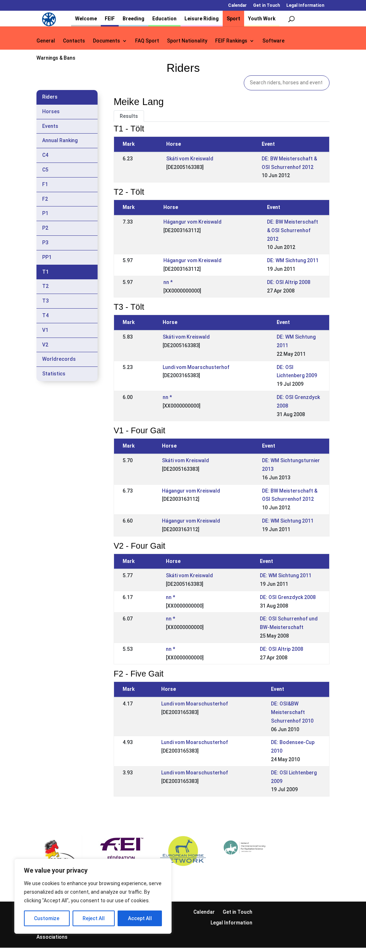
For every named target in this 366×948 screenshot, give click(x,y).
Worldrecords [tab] (59, 359)
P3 (45, 242)
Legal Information (305, 5)
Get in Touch (266, 5)
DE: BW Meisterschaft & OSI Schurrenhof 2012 (292, 230)
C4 (45, 155)
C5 (45, 170)
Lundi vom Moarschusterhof (196, 367)
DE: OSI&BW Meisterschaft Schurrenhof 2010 (292, 712)
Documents (106, 41)
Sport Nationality (187, 41)
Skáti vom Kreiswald (189, 158)
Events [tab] (50, 126)
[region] (93, 896)
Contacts (74, 41)
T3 (45, 301)
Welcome (86, 18)
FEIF (110, 18)
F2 (45, 199)
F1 (45, 184)
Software (273, 41)
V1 (45, 330)
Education (164, 18)
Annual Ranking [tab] (60, 140)
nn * (168, 282)
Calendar (237, 5)
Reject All (94, 918)
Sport (233, 18)
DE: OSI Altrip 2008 (288, 282)
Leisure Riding (201, 18)
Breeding (133, 18)
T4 (45, 315)
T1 (45, 272)
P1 (45, 213)
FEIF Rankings (231, 41)
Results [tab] (129, 116)
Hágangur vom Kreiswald (192, 222)
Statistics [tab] (53, 373)
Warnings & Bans (55, 58)
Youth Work (262, 18)
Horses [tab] (51, 111)
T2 (45, 286)
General (45, 41)
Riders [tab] (50, 97)
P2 (45, 228)
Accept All (140, 918)
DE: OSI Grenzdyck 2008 (288, 597)
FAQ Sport (147, 41)
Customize (46, 918)
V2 (45, 345)
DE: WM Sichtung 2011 (292, 260)
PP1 (46, 257)
